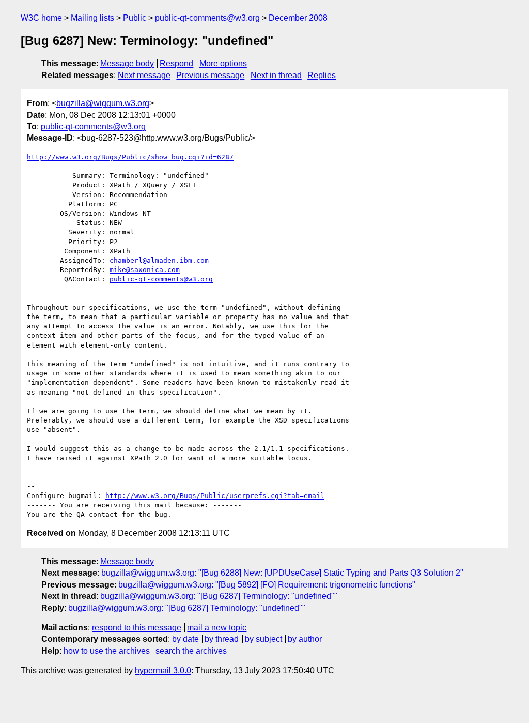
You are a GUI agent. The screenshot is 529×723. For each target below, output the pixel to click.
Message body (127, 63)
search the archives (191, 650)
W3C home (41, 17)
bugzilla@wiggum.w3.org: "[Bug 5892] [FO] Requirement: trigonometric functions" (266, 584)
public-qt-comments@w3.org (207, 17)
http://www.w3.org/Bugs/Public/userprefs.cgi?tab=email (214, 496)
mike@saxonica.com (145, 270)
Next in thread (276, 75)
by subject (263, 639)
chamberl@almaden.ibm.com (159, 260)
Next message (144, 75)
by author (305, 639)
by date (185, 639)
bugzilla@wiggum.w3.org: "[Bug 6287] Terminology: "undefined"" (218, 596)
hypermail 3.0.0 (163, 670)
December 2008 (298, 17)
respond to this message (136, 627)
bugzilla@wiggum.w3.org (102, 103)
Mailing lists (92, 17)
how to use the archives (107, 650)
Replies (321, 75)
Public (134, 17)
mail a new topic (216, 627)
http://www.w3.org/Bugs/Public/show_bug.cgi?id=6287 (130, 157)
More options (223, 63)
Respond (176, 63)
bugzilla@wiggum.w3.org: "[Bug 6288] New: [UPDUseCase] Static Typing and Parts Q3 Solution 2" (282, 572)
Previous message (210, 75)
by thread (222, 639)
